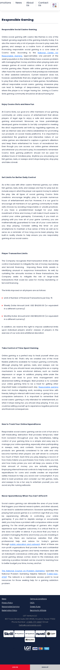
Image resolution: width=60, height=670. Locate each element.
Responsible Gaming (11, 607)
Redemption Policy (9, 610)
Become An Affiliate (38, 610)
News (19, 2)
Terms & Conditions (38, 599)
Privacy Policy (7, 603)
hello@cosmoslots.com (30, 625)
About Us (30, 4)
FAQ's (32, 603)
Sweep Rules (35, 607)
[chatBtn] (55, 5)
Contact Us (43, 4)
